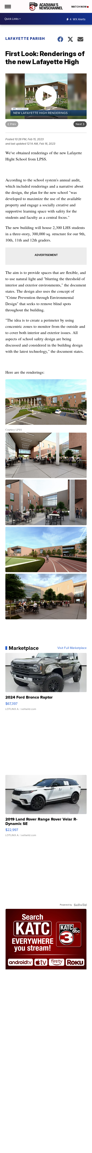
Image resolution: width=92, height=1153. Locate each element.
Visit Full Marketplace (72, 648)
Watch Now (79, 6)
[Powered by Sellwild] (80, 904)
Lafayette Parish (25, 38)
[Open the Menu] (7, 6)
